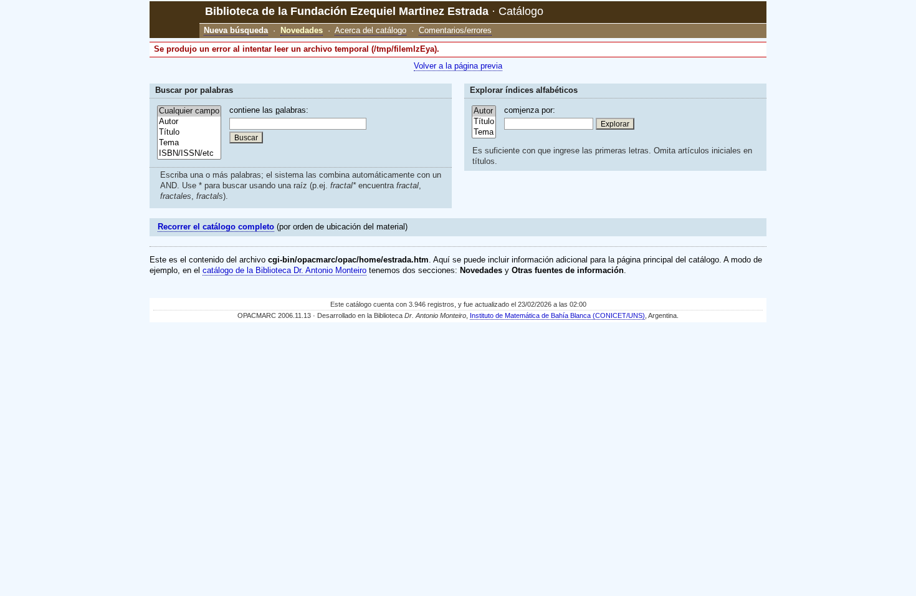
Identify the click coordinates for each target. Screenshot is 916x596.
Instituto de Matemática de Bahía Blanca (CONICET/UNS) (557, 315)
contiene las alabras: (268, 110)
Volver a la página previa (458, 65)
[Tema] (189, 143)
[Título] (189, 132)
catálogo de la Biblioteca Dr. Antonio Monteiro (284, 270)
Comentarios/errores (455, 30)
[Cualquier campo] (189, 111)
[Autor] (189, 122)
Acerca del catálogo (370, 30)
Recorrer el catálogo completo (216, 226)
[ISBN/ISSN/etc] (189, 153)
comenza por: (529, 110)
